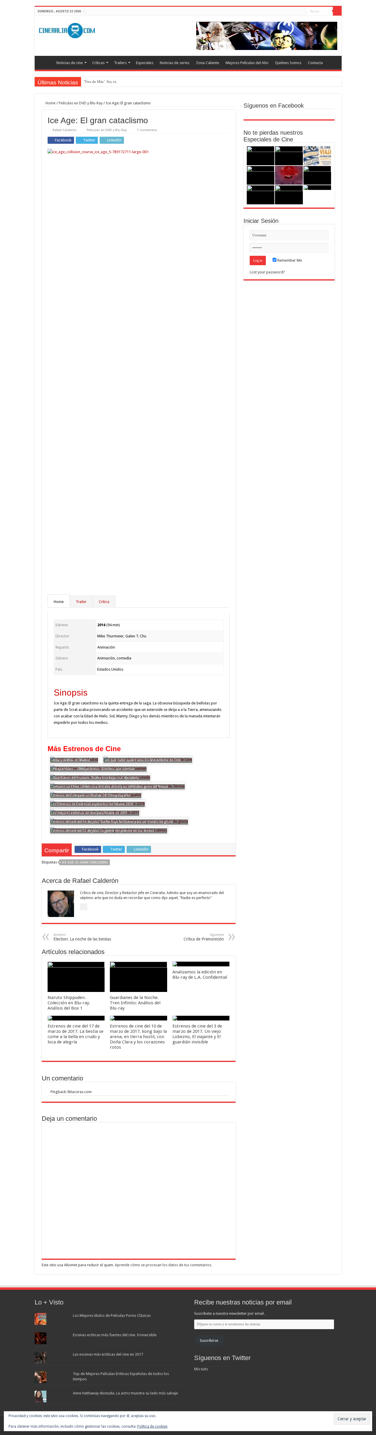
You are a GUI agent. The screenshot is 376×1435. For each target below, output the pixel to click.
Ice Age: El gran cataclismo (85, 862)
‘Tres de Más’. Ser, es (99, 81)
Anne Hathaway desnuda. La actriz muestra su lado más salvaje (125, 1393)
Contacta (315, 63)
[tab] (59, 601)
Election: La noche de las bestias (82, 937)
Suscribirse (209, 1340)
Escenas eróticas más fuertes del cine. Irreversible (115, 1335)
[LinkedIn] (302, 11)
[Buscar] (337, 11)
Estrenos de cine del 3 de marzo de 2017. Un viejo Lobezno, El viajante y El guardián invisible (197, 1034)
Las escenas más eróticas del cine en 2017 (108, 1354)
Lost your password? (267, 272)
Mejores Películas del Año (247, 63)
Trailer (81, 601)
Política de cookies (152, 1426)
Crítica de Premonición (204, 937)
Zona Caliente (207, 63)
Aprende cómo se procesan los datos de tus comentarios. (163, 1265)
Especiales (144, 63)
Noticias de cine (69, 63)
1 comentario (147, 130)
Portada (45, 62)
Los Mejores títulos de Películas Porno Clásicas (112, 1315)
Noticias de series (174, 63)
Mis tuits (201, 1369)
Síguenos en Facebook (274, 105)
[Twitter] (296, 11)
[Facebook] (291, 11)
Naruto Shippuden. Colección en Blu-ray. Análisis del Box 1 (69, 1003)
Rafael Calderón (64, 130)
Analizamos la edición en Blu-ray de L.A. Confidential (199, 974)
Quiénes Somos (288, 63)
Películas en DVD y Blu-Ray (81, 103)
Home (50, 103)
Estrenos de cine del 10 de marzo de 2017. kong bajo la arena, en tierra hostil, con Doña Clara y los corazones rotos (138, 1036)
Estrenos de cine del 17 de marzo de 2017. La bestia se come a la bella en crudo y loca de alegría (75, 1034)
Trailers (120, 63)
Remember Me (289, 260)
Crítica (104, 601)
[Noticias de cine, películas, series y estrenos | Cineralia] (67, 29)
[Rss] (285, 11)
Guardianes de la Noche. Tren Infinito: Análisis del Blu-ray (135, 1003)
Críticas (98, 63)
